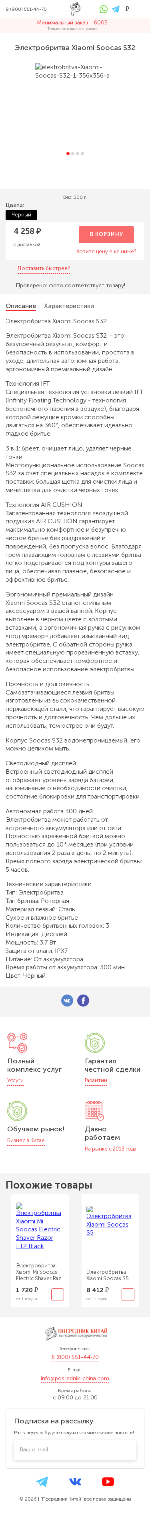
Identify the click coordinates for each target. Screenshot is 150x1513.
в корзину (106, 234)
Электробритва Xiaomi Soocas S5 (107, 1275)
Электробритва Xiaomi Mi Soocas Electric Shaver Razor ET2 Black (41, 1272)
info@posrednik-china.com (75, 1378)
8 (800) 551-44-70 (75, 1357)
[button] (68, 153)
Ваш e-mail (34, 1449)
